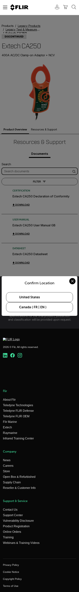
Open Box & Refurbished (19, 476)
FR (36, 307)
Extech (7, 427)
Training (8, 537)
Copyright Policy (12, 578)
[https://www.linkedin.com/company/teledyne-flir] (5, 355)
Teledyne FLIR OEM (16, 416)
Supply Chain (12, 482)
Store (6, 471)
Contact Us (10, 509)
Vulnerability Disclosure (18, 520)
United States (29, 297)
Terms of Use (10, 585)
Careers (8, 465)
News (6, 460)
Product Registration (16, 526)
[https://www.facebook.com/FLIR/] (12, 355)
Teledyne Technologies (18, 405)
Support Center (13, 515)
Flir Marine (10, 421)
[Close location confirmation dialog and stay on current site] (72, 281)
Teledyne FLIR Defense (18, 410)
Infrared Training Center (18, 438)
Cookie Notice (11, 571)
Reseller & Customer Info (19, 487)
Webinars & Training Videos (21, 542)
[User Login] (55, 7)
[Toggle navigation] (5, 7)
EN (42, 307)
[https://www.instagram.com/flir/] (20, 355)
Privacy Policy (11, 564)
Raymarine (10, 432)
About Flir (9, 399)
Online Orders (12, 531)
